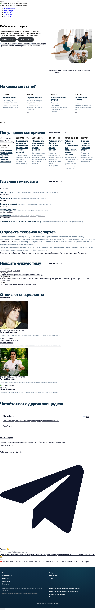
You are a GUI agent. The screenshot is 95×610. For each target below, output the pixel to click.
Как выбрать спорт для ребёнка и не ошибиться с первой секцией (22, 146)
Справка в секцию (44, 253)
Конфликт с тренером (76, 279)
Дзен (51, 578)
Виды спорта (9, 11)
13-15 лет (16, 271)
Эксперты (8, 16)
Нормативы (22, 284)
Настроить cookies (56, 597)
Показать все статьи (57, 132)
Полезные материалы (57, 594)
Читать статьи (25, 39)
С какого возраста (29, 253)
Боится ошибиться (24, 279)
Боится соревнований (8, 279)
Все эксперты (6, 298)
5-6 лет (9, 271)
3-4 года (3, 271)
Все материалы (55, 181)
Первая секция (18, 275)
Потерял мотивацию (59, 279)
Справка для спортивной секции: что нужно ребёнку (38, 145)
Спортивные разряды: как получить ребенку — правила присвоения (6, 156)
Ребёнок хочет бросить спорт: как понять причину (56, 145)
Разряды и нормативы (68, 253)
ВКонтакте (53, 576)
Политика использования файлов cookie (63, 591)
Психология (8, 14)
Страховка (55, 253)
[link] (11, 104)
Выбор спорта (9, 9)
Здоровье (4, 284)
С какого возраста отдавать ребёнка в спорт (85, 145)
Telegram (52, 573)
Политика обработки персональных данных (64, 588)
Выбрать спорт (8, 39)
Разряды (7, 12)
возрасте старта (6, 242)
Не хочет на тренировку (41, 279)
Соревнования (30, 275)
